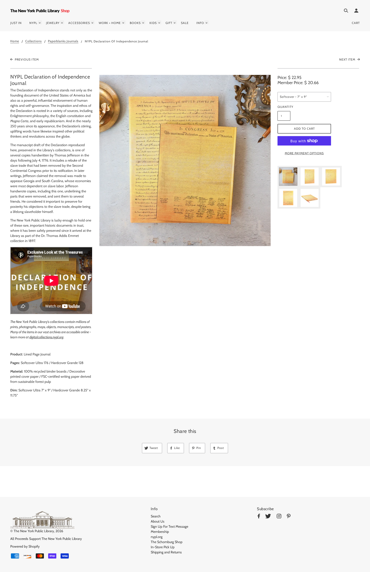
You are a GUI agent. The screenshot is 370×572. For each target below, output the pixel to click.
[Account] (356, 11)
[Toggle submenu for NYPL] (40, 22)
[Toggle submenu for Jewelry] (62, 22)
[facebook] (259, 517)
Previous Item (26, 59)
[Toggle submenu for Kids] (159, 22)
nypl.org (157, 537)
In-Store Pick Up (163, 547)
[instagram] (279, 517)
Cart (356, 23)
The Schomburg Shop (166, 542)
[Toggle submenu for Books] (143, 22)
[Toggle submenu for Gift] (175, 22)
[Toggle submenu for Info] (206, 22)
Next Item (347, 59)
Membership (160, 532)
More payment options (304, 153)
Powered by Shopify (25, 546)
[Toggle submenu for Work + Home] (123, 22)
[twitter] (268, 517)
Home (14, 41)
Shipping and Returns (166, 552)
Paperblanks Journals (63, 41)
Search (156, 516)
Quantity (284, 107)
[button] (185, 160)
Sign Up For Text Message (169, 526)
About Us (157, 521)
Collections (33, 41)
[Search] (346, 11)
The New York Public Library (34, 531)
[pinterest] (288, 517)
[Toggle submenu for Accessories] (92, 22)
